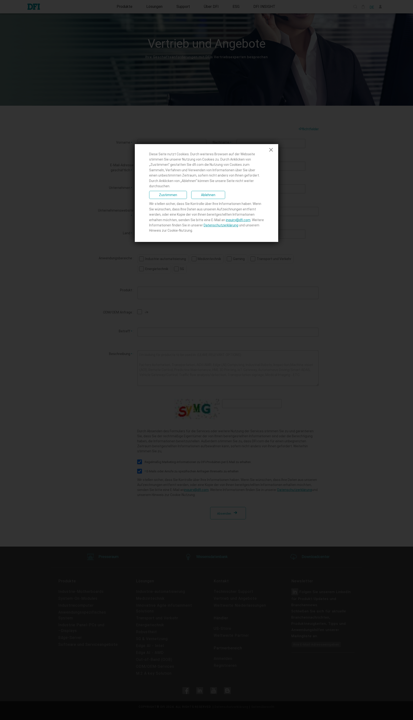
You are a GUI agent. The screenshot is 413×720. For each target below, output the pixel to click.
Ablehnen (208, 195)
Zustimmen (168, 195)
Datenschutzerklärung (221, 225)
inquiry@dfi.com (238, 220)
